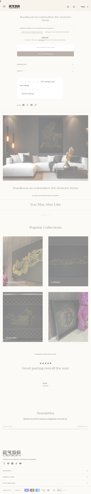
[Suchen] (68, 7)
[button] (4, 7)
